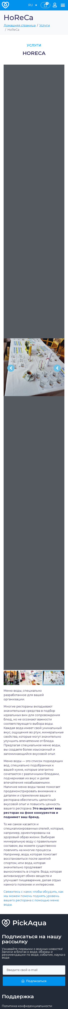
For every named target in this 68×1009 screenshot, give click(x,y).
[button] (62, 5)
